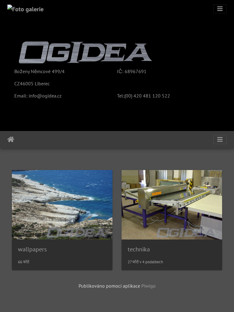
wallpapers (32, 249)
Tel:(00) (124, 96)
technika (139, 249)
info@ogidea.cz (45, 96)
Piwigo (148, 286)
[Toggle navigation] (220, 8)
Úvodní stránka (10, 139)
